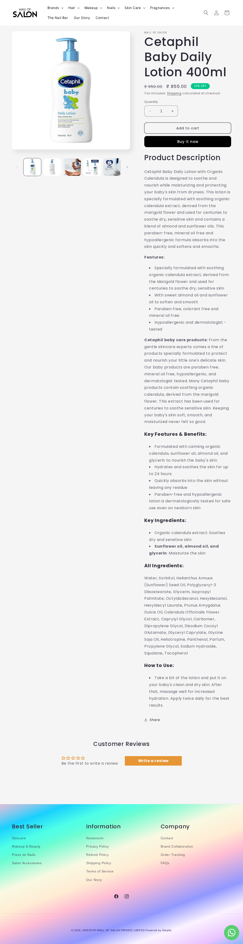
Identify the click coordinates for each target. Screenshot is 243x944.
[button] (55, 8)
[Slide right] (127, 167)
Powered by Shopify (159, 930)
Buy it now (187, 141)
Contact (167, 838)
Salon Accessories (27, 863)
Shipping (174, 93)
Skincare (19, 838)
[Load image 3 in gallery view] (72, 167)
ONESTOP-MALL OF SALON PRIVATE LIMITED (113, 930)
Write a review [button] (153, 760)
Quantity (151, 102)
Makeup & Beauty (26, 846)
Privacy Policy (97, 846)
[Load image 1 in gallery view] (32, 167)
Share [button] (155, 719)
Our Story (94, 880)
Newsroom (94, 838)
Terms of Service (100, 871)
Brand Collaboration (177, 846)
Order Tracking (173, 855)
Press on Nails (23, 855)
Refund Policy (97, 855)
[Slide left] (17, 167)
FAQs (165, 863)
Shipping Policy (98, 863)
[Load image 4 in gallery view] (92, 167)
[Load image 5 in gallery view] (112, 167)
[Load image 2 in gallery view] (52, 167)
